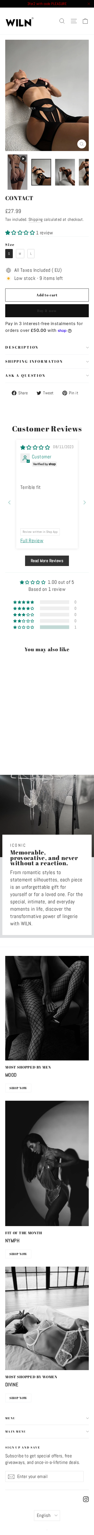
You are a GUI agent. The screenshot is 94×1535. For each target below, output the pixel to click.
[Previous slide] (9, 502)
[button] (20, 232)
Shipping (35, 219)
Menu (10, 1418)
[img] (35, 447)
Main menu (15, 1431)
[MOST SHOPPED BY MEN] (47, 1008)
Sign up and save (22, 1447)
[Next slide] (84, 502)
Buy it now (47, 310)
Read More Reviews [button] (47, 560)
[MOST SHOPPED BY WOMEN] (47, 1318)
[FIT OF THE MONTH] (47, 1163)
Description (21, 347)
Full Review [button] (31, 540)
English (43, 1515)
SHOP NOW (18, 1088)
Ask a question (25, 375)
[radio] (9, 253)
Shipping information (34, 361)
